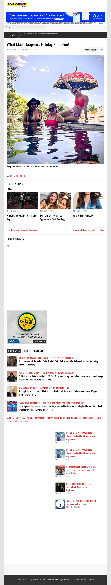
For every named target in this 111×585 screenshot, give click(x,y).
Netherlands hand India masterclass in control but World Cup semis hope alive (51, 402)
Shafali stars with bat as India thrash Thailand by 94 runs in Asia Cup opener (80, 436)
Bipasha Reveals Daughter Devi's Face (22, 230)
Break (11, 34)
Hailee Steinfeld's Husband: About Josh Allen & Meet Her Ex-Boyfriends (80, 487)
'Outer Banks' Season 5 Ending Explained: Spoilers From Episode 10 (46, 357)
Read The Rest (17, 176)
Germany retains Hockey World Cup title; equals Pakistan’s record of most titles (81, 470)
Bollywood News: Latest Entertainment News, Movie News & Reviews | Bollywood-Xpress (61, 580)
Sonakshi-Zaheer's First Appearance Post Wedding (52, 217)
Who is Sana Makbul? (83, 215)
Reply (11, 49)
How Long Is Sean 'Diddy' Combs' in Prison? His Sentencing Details (46, 372)
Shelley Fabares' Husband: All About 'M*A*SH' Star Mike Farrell (44, 387)
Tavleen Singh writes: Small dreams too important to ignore (81, 502)
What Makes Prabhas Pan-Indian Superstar (22, 217)
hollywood (20, 49)
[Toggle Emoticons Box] (8, 245)
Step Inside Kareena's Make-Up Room (88, 230)
